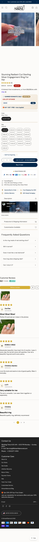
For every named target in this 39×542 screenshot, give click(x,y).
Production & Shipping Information (15, 222)
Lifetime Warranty (6, 469)
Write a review (15, 287)
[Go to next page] (24, 422)
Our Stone (4, 462)
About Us (4, 459)
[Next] (37, 2)
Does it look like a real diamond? (13, 253)
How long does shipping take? (13, 259)
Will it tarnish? (8, 247)
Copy (33, 103)
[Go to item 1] (5, 295)
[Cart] (36, 8)
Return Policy (5, 472)
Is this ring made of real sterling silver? (16, 240)
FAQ (2, 479)
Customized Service (7, 485)
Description (8, 198)
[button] (6, 83)
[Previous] (2, 2)
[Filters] (33, 287)
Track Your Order (6, 482)
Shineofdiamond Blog (7, 488)
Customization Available (12, 227)
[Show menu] (2, 8)
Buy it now (19, 165)
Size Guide (4, 466)
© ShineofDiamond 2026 (8, 518)
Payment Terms (6, 475)
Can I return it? (8, 265)
